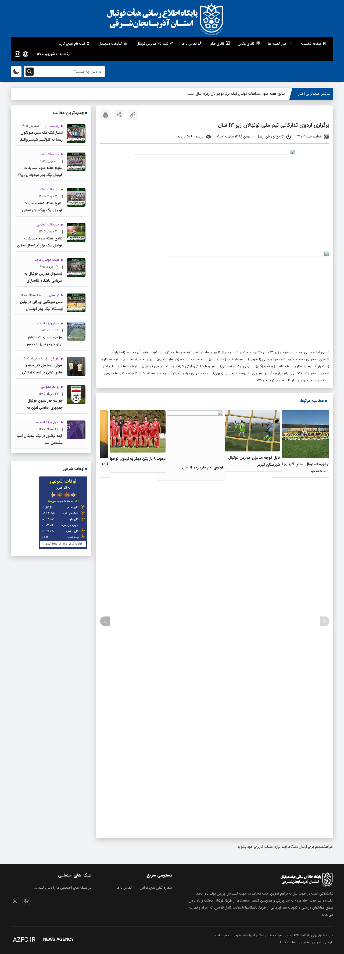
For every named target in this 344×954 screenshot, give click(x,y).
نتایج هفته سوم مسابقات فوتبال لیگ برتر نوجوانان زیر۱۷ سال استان (235, 94)
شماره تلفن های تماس (156, 888)
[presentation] (324, 621)
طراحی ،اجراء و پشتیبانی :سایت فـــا (306, 942)
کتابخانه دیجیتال (110, 44)
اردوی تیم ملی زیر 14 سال (202, 467)
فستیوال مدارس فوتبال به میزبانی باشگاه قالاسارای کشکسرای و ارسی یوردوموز (43, 281)
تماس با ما (124, 888)
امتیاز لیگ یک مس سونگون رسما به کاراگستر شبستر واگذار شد (41, 140)
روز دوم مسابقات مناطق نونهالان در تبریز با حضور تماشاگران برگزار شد (45, 344)
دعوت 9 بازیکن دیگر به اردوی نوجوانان (135, 459)
